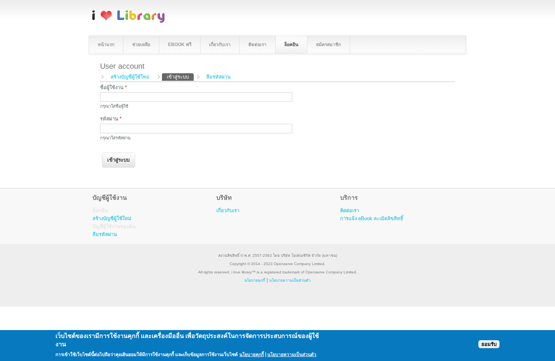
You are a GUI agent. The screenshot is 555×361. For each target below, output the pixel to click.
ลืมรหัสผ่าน (218, 77)
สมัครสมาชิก (328, 44)
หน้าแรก (106, 44)
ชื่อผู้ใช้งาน (113, 87)
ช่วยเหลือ (141, 44)
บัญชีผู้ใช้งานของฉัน (114, 226)
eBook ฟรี (179, 44)
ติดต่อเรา (257, 44)
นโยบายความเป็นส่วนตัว (291, 354)
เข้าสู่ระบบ (180, 77)
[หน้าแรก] (128, 22)
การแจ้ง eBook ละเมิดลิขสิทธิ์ (371, 218)
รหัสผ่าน (111, 119)
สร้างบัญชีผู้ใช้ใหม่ (130, 77)
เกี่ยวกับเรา (220, 44)
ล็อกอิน (100, 210)
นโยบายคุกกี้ (254, 280)
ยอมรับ (488, 344)
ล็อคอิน (291, 44)
